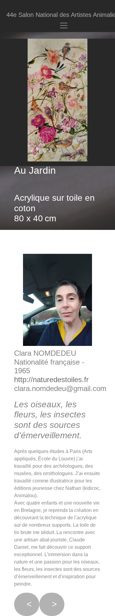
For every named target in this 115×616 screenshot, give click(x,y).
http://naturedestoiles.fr (51, 379)
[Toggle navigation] (63, 25)
